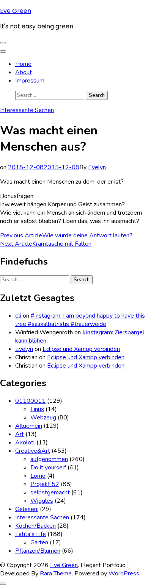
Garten (39, 542)
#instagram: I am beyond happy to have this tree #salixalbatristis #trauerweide (80, 320)
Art (19, 434)
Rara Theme (56, 573)
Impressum (29, 80)
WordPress (124, 573)
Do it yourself (48, 467)
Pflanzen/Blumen (37, 551)
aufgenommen (49, 459)
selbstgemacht (50, 492)
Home (23, 64)
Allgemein (28, 426)
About (23, 72)
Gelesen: (26, 509)
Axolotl (25, 442)
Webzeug (43, 417)
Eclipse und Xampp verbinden (81, 349)
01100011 (30, 401)
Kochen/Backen (35, 526)
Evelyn (97, 167)
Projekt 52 (44, 484)
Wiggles (41, 501)
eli (18, 316)
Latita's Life (30, 534)
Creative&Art (32, 451)
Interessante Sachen (27, 110)
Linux (37, 409)
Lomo (38, 476)
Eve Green (15, 10)
